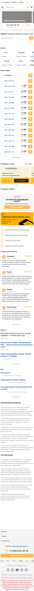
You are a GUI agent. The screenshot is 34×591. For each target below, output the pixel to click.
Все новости (16, 364)
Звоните (30, 75)
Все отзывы (16, 324)
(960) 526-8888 (9, 146)
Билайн (6, 61)
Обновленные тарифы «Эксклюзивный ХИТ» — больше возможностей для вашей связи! (17, 345)
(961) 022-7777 (9, 124)
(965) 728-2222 (9, 97)
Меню (2, 7)
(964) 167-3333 (9, 108)
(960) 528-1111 (9, 141)
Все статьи (16, 397)
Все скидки (28, 164)
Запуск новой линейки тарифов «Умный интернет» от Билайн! (16, 355)
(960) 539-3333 (9, 130)
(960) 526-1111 (9, 152)
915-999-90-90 (12, 25)
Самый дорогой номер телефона (13, 380)
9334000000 (7, 75)
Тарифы (10, 65)
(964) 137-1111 (9, 114)
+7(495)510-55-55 (31, 2)
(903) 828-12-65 (9, 86)
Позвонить (22, 180)
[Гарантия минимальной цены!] (17, 218)
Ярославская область (20, 546)
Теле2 (20, 61)
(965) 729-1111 (9, 92)
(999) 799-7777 (9, 81)
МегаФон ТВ (5, 373)
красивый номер (13, 34)
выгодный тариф (27, 34)
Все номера (16, 157)
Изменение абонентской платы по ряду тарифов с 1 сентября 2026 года (16, 334)
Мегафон (21, 52)
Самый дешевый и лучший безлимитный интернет (16, 388)
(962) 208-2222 (9, 119)
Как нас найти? (28, 2)
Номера (4, 56)
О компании (5, 541)
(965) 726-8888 (9, 103)
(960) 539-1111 (9, 135)
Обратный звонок (17, 555)
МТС (6, 52)
